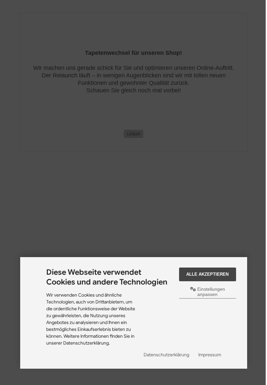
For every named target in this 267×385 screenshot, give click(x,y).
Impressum (209, 355)
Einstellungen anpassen (210, 291)
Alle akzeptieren (207, 274)
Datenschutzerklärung (166, 355)
